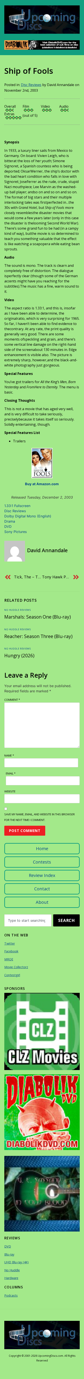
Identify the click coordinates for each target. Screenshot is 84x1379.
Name (9, 755)
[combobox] (27, 920)
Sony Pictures (15, 532)
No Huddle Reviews (17, 609)
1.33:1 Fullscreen (17, 506)
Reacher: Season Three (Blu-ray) (38, 636)
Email (11, 773)
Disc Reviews (31, 84)
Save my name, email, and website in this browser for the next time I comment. (39, 817)
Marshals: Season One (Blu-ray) (37, 617)
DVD (8, 526)
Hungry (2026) (19, 656)
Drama (9, 521)
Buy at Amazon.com (42, 484)
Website (10, 791)
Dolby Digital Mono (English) (27, 516)
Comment (12, 700)
